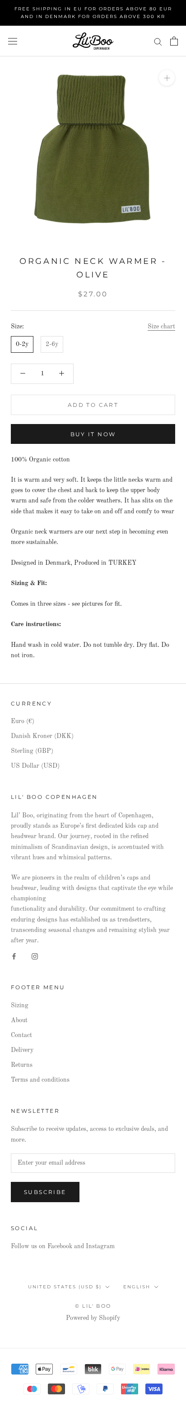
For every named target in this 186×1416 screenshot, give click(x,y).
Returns (22, 1065)
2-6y (52, 344)
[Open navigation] (12, 41)
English (136, 1287)
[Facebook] (14, 956)
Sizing (19, 1005)
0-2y (22, 344)
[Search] (158, 41)
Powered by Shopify (93, 1318)
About (19, 1020)
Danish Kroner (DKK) (42, 736)
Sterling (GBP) (32, 751)
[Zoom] (167, 78)
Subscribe (45, 1192)
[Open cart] (174, 41)
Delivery (22, 1050)
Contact (21, 1035)
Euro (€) (22, 721)
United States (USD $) (65, 1287)
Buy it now (93, 434)
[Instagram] (35, 956)
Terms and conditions (40, 1080)
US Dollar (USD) (35, 766)
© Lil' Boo (93, 1306)
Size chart (161, 326)
